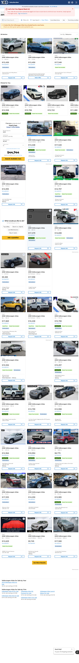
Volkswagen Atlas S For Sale (29, 597)
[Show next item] (49, 216)
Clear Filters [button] (44, 20)
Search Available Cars (13, 159)
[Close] (72, 649)
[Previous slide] (2, 100)
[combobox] (10, 20)
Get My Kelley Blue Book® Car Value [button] (13, 148)
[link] (5, 67)
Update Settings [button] (19, 155)
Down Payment (6, 139)
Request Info (11, 77)
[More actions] (23, 77)
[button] (69, 3)
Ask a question (13, 238)
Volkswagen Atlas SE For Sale (10, 591)
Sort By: (62, 34)
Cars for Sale (4, 12)
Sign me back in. (22, 13)
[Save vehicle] (24, 40)
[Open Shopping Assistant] (77, 652)
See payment (5, 64)
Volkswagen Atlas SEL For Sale (10, 596)
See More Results (39, 563)
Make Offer (38, 77)
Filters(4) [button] (25, 20)
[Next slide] (76, 100)
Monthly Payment (6, 130)
